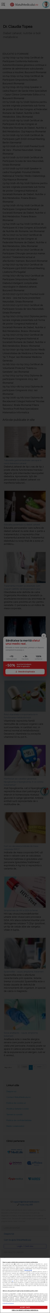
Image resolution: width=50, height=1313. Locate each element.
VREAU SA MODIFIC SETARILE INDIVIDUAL (25, 1310)
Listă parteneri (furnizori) (8, 1303)
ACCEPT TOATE (25, 1307)
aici (12, 1281)
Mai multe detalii (28, 1270)
